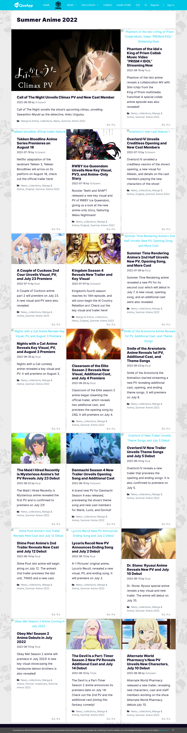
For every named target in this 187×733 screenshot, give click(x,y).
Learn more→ (164, 730)
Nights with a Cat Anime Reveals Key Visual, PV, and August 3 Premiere (37, 348)
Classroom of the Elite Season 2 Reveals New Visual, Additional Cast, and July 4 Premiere (91, 372)
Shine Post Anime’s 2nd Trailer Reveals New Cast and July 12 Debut (38, 547)
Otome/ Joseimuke (36, 683)
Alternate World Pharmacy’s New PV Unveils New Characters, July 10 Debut (148, 662)
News (70, 5)
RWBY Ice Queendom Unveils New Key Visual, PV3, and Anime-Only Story (92, 172)
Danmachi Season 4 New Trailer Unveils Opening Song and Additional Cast (93, 474)
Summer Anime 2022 (73, 121)
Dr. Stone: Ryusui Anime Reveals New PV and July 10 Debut (148, 569)
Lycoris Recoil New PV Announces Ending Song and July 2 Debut (92, 547)
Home (46, 5)
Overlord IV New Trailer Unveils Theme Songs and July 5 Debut (146, 452)
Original (29, 189)
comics (107, 5)
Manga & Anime (30, 121)
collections (46, 121)
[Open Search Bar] (145, 5)
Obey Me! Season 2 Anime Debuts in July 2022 (34, 638)
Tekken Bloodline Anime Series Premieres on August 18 (37, 143)
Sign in (170, 5)
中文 (138, 5)
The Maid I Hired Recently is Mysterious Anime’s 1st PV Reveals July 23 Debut (38, 474)
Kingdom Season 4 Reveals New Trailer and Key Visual (92, 274)
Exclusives (88, 5)
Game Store (124, 5)
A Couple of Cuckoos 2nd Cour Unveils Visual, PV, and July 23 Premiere (38, 274)
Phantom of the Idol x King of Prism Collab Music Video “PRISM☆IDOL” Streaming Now (144, 57)
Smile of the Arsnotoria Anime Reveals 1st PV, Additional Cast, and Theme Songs (146, 354)
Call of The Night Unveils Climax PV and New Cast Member (66, 97)
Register (155, 5)
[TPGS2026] (58, 5)
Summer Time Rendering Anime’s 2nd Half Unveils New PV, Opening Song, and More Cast (148, 259)
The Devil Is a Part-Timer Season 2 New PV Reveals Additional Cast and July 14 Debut (93, 662)
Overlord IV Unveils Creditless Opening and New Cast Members (147, 143)
